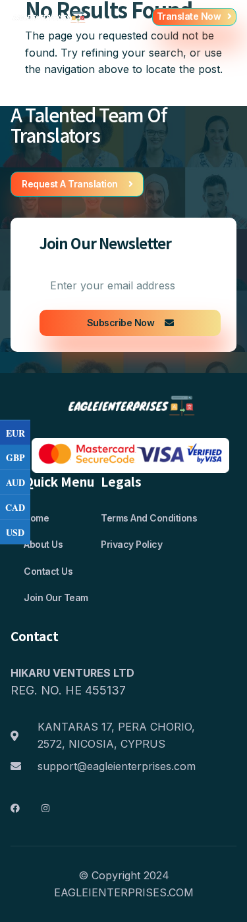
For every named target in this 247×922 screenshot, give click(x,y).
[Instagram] (45, 808)
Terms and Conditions (149, 517)
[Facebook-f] (15, 808)
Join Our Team (56, 597)
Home (36, 517)
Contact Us (48, 571)
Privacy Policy (131, 544)
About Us (43, 544)
